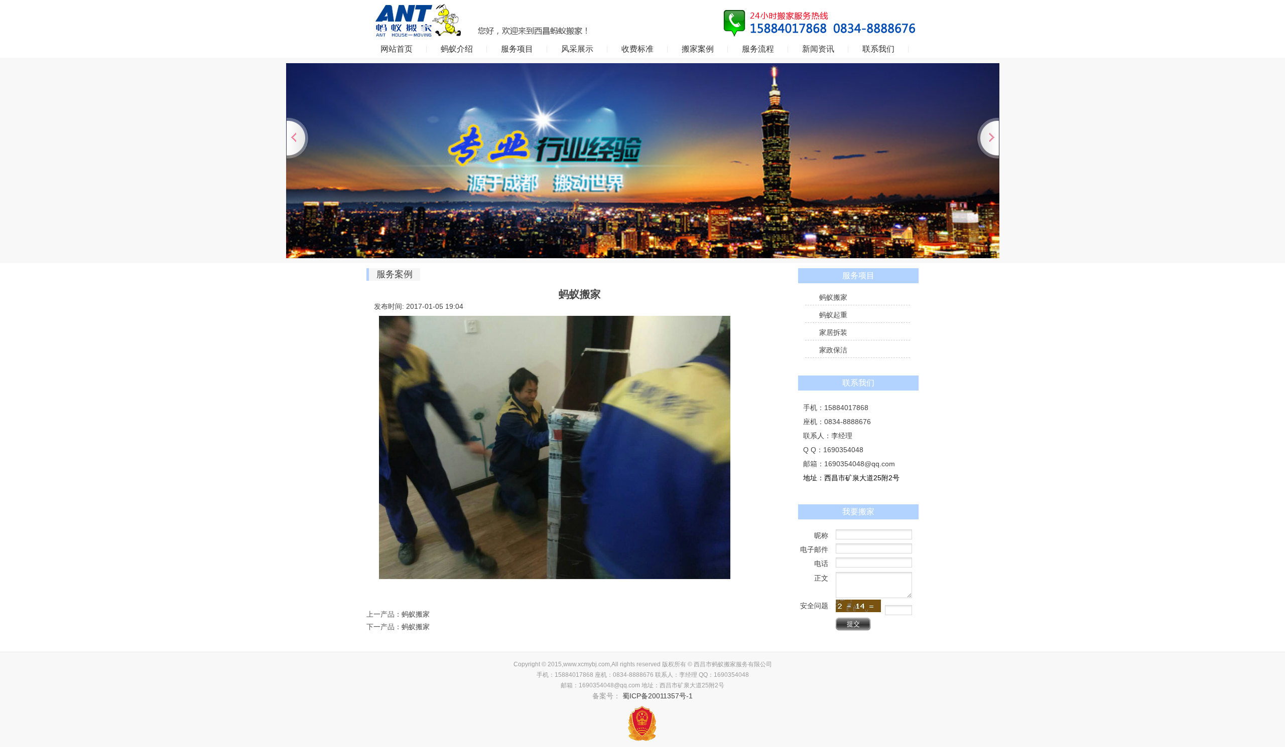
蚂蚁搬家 (416, 614)
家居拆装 (833, 332)
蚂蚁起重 (833, 315)
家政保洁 (833, 350)
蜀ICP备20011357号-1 (656, 696)
